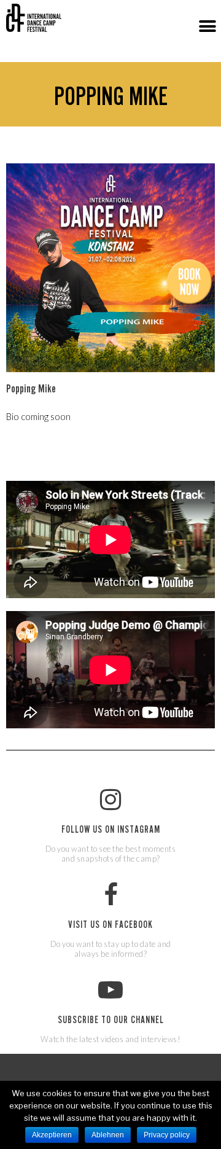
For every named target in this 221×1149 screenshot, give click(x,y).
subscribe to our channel (111, 1021)
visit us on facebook (110, 926)
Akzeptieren (52, 1135)
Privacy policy (167, 1135)
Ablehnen (107, 1135)
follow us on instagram (110, 830)
